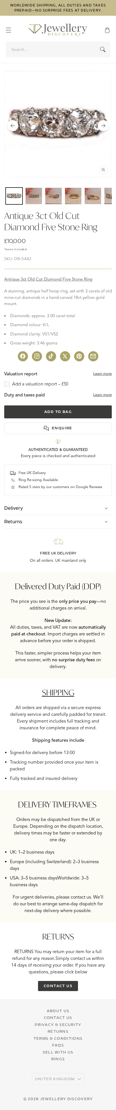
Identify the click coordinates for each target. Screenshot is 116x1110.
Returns (58, 1031)
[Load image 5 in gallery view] (92, 196)
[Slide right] (103, 125)
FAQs (58, 1045)
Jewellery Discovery (66, 1099)
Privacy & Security (58, 1024)
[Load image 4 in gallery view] (73, 196)
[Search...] (103, 49)
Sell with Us (58, 1052)
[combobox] (58, 49)
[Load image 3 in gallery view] (53, 196)
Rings (58, 1059)
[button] (11, 30)
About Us (58, 1011)
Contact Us (58, 1017)
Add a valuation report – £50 (40, 384)
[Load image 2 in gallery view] (33, 196)
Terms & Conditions (58, 1038)
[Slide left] (12, 125)
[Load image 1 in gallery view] (14, 196)
